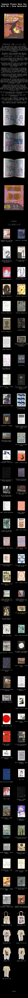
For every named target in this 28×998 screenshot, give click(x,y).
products (14, 221)
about (14, 991)
